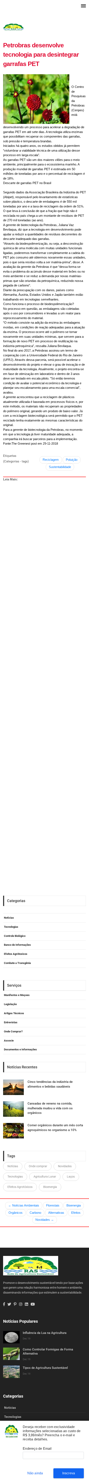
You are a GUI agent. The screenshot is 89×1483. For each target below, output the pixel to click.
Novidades (65, 1166)
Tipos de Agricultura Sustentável (45, 1368)
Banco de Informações (17, 944)
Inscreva (68, 1473)
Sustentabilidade (60, 467)
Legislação (10, 1004)
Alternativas (56, 1212)
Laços (71, 1176)
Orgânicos (15, 1212)
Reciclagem (51, 459)
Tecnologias (11, 926)
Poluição (71, 459)
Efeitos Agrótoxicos (15, 953)
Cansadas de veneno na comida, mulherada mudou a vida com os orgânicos (50, 1108)
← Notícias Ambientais (23, 1205)
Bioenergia (50, 1187)
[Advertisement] (46, 672)
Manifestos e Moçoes (17, 995)
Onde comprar (38, 1166)
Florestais (52, 1205)
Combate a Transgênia (17, 963)
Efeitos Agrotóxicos (19, 1187)
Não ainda (35, 1473)
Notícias (9, 917)
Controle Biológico (14, 935)
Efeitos (76, 1212)
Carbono (35, 1212)
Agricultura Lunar (45, 1176)
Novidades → (44, 1219)
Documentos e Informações (20, 1049)
